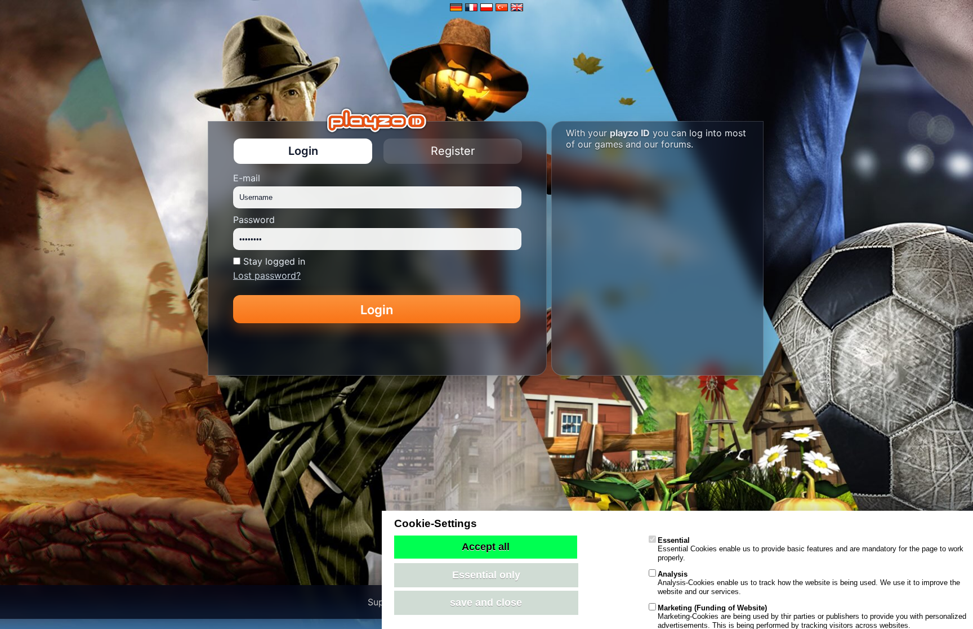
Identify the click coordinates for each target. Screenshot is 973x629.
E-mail (246, 178)
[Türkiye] (503, 8)
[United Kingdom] (517, 8)
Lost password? (267, 275)
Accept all (486, 546)
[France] (472, 8)
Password (254, 219)
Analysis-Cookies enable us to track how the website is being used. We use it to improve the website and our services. (809, 583)
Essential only (486, 575)
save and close (486, 602)
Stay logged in (274, 261)
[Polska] (488, 8)
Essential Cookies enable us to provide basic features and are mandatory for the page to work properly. (810, 549)
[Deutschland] (457, 8)
